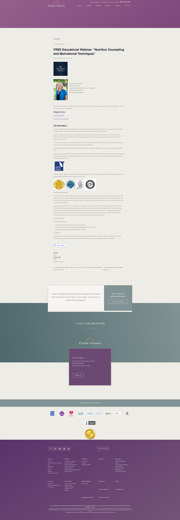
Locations (50, 468)
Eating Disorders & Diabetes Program (72, 469)
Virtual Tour (50, 461)
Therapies (84, 463)
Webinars (67, 490)
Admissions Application (120, 461)
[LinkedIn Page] (69, 448)
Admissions (108, 5)
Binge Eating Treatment (69, 466)
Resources (117, 5)
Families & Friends (105, 2)
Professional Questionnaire (70, 483)
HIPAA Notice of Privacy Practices (112, 505)
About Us (79, 5)
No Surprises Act (119, 489)
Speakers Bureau (68, 488)
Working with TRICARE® (120, 471)
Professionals (96, 2)
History (49, 469)
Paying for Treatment (119, 468)
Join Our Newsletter (103, 448)
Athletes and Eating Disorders (71, 464)
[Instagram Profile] (55, 448)
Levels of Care (85, 461)
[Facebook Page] (51, 448)
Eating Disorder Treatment (70, 461)
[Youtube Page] (64, 448)
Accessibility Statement (88, 497)
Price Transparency (103, 489)
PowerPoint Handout (59, 115)
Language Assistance (65, 505)
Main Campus (50, 483)
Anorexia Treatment (69, 463)
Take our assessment (118, 302)
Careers (112, 2)
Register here (59, 112)
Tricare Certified (90, 403)
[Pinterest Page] (60, 448)
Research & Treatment (86, 464)
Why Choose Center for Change (54, 463)
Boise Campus (51, 487)
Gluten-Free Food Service (53, 473)
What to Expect (118, 469)
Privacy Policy (112, 512)
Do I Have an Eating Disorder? (121, 464)
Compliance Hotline (90, 507)
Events (117, 2)
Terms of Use (100, 505)
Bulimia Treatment (68, 468)
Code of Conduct (126, 505)
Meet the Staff (50, 466)
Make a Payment (118, 466)
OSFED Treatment (68, 471)
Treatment (98, 5)
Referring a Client (68, 485)
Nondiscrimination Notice (77, 505)
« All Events (57, 39)
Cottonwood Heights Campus (54, 485)
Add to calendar (61, 245)
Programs (89, 5)
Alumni (116, 463)
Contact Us (127, 5)
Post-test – (61, 119)
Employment (101, 481)
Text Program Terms (103, 497)
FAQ (49, 464)
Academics (50, 471)
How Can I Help (85, 483)
